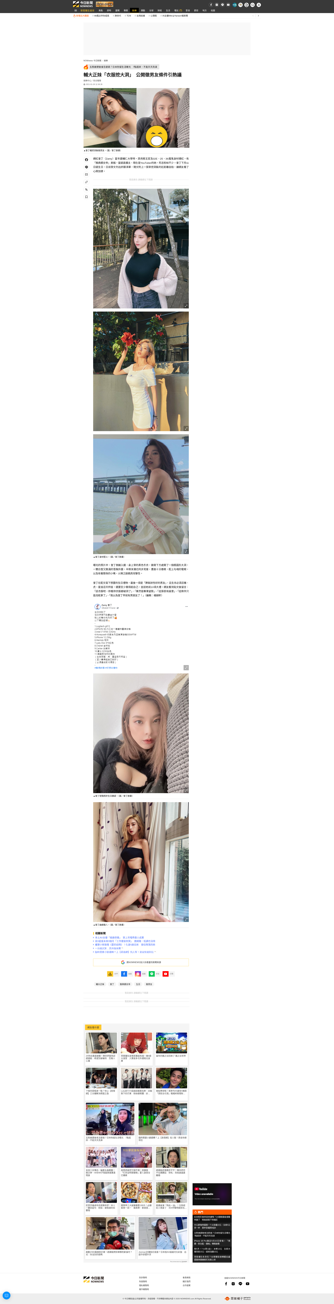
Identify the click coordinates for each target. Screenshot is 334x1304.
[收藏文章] (86, 197)
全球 (151, 10)
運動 (143, 10)
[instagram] (217, 5)
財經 (160, 10)
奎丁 (112, 984)
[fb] (211, 5)
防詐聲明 (143, 1277)
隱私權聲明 (144, 1285)
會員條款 (186, 1277)
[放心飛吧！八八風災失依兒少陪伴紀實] (104, 4)
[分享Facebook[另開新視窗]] (86, 160)
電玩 (176, 10)
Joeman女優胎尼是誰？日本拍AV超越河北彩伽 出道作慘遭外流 (162, 1253)
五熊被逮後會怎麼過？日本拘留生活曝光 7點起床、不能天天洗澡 (108, 1139)
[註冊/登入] (259, 5)
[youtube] (228, 5)
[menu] (75, 10)
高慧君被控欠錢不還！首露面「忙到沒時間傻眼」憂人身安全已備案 (135, 1172)
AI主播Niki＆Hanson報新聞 (175, 15)
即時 (109, 10)
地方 (204, 10)
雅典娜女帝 (125, 984)
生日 (138, 984)
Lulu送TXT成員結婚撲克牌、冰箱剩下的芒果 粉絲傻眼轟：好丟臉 (136, 1092)
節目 (196, 10)
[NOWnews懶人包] (240, 5)
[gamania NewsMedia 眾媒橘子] (237, 1299)
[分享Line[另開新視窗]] (86, 167)
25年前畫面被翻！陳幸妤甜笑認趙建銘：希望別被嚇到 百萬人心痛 (100, 1058)
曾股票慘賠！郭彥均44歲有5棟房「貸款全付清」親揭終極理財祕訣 (171, 1092)
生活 (168, 10)
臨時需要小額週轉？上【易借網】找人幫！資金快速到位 (163, 1139)
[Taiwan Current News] (234, 5)
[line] (222, 5)
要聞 (117, 10)
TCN (129, 15)
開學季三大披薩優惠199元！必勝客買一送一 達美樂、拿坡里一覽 (136, 1206)
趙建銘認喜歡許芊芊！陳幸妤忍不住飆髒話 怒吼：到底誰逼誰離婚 (170, 1172)
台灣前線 (141, 15)
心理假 (154, 15)
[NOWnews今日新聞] (83, 4)
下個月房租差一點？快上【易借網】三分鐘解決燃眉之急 (100, 1092)
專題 (126, 10)
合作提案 (186, 1285)
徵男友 (149, 984)
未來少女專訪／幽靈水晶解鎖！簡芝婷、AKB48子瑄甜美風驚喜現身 (100, 1172)
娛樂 (134, 10)
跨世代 (118, 15)
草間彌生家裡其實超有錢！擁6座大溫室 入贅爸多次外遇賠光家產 (136, 1058)
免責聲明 (143, 1281)
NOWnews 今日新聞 (92, 60)
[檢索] (252, 5)
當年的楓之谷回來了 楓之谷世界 (171, 1056)
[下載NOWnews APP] (246, 5)
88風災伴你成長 (101, 15)
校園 (213, 10)
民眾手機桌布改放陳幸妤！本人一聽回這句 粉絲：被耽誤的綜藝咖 (100, 1207)
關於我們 (186, 1281)
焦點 (101, 10)
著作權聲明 (144, 1289)
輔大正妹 (100, 984)
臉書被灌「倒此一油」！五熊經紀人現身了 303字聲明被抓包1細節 (171, 1206)
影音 (188, 10)
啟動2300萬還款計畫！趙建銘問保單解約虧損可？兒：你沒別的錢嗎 (109, 1253)
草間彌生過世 (87, 10)
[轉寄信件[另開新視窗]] (86, 174)
